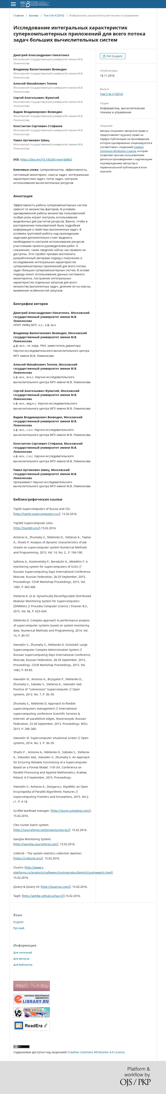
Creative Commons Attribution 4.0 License (96, 1052)
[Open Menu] (13, 4)
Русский (18, 928)
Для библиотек (23, 964)
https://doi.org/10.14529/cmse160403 (46, 159)
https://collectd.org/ (28, 858)
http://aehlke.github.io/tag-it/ (43, 896)
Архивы (33, 15)
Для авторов (21, 958)
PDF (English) (114, 56)
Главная (18, 15)
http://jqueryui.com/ (56, 887)
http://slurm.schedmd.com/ (71, 811)
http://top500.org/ (26, 528)
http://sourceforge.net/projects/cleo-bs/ (41, 830)
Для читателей (22, 952)
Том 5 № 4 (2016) (54, 15)
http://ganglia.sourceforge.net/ (35, 844)
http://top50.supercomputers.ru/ (36, 514)
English (18, 922)
